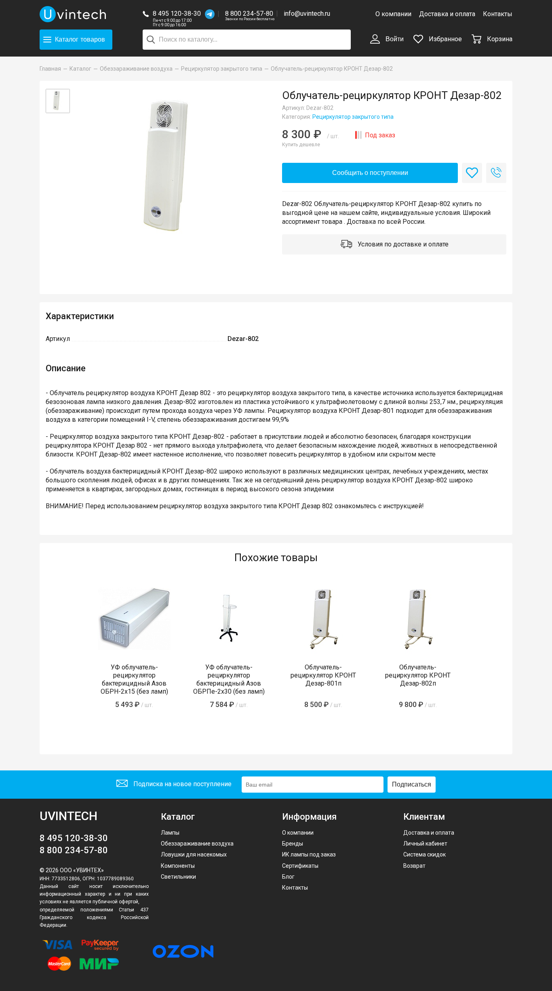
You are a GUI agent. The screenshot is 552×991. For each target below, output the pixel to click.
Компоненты (178, 866)
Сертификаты (300, 866)
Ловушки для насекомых (194, 854)
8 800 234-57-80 (249, 14)
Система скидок (424, 854)
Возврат (414, 866)
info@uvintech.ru (307, 13)
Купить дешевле (301, 144)
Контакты (497, 14)
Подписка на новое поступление (182, 784)
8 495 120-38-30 (177, 13)
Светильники (178, 876)
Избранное (444, 39)
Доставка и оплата (447, 14)
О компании (393, 14)
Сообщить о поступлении (370, 172)
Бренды (292, 843)
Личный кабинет (425, 843)
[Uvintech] (74, 14)
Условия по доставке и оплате (402, 244)
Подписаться (411, 784)
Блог (288, 876)
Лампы (170, 832)
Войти (394, 39)
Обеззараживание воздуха (197, 843)
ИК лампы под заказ (309, 854)
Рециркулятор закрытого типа (353, 117)
